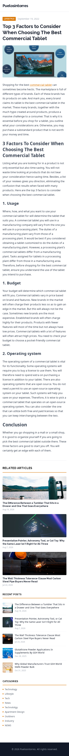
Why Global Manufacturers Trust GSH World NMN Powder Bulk (38, 665)
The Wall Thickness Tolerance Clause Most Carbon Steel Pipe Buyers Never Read (37, 637)
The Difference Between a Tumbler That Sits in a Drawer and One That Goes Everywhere (40, 606)
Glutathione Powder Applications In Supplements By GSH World (34, 651)
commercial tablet (41, 85)
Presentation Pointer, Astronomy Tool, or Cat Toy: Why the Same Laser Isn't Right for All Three (38, 621)
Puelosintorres (15, 5)
